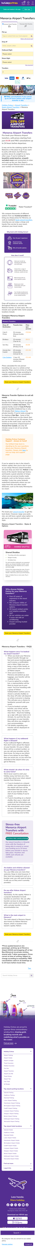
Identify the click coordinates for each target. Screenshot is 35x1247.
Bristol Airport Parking (10, 1116)
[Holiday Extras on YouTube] (23, 1204)
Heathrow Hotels (9, 1132)
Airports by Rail (8, 1074)
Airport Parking (8, 1055)
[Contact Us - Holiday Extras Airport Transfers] (9, 196)
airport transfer (18, 512)
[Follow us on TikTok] (19, 1204)
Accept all (28, 1244)
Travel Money (8, 1076)
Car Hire (6, 1068)
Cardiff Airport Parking (10, 1108)
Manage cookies (7, 1244)
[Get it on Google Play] (17, 1222)
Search (16, 1233)
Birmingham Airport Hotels (12, 1143)
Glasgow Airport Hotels (11, 1151)
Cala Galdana (7, 357)
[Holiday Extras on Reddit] (27, 1204)
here (24, 450)
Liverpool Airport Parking (11, 1111)
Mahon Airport (20, 411)
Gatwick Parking (8, 1092)
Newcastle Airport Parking (11, 1121)
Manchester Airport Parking (12, 1103)
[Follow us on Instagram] (15, 1204)
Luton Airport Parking (10, 1100)
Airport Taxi (7, 1079)
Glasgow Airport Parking (11, 1113)
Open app (27, 9)
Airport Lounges (8, 1060)
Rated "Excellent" (25, 207)
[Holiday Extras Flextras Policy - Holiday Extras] (17, 195)
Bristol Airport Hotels (10, 1153)
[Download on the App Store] (17, 1218)
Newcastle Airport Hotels (11, 1159)
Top (29, 968)
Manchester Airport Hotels (11, 1140)
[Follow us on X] (11, 1204)
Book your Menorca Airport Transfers (17, 382)
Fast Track (7, 1081)
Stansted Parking (9, 1098)
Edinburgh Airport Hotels (11, 1156)
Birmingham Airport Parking (12, 1106)
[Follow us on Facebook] (8, 1204)
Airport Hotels (8, 1058)
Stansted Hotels (8, 1135)
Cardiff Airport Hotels (10, 1146)
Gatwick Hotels (8, 1130)
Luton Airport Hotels (10, 1138)
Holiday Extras (9, 2)
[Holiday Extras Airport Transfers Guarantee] (17, 180)
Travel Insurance (8, 1063)
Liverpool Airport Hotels (11, 1148)
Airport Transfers (9, 1071)
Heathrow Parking (9, 1095)
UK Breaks (7, 1084)
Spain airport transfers (23, 220)
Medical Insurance (9, 1066)
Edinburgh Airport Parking (11, 1119)
